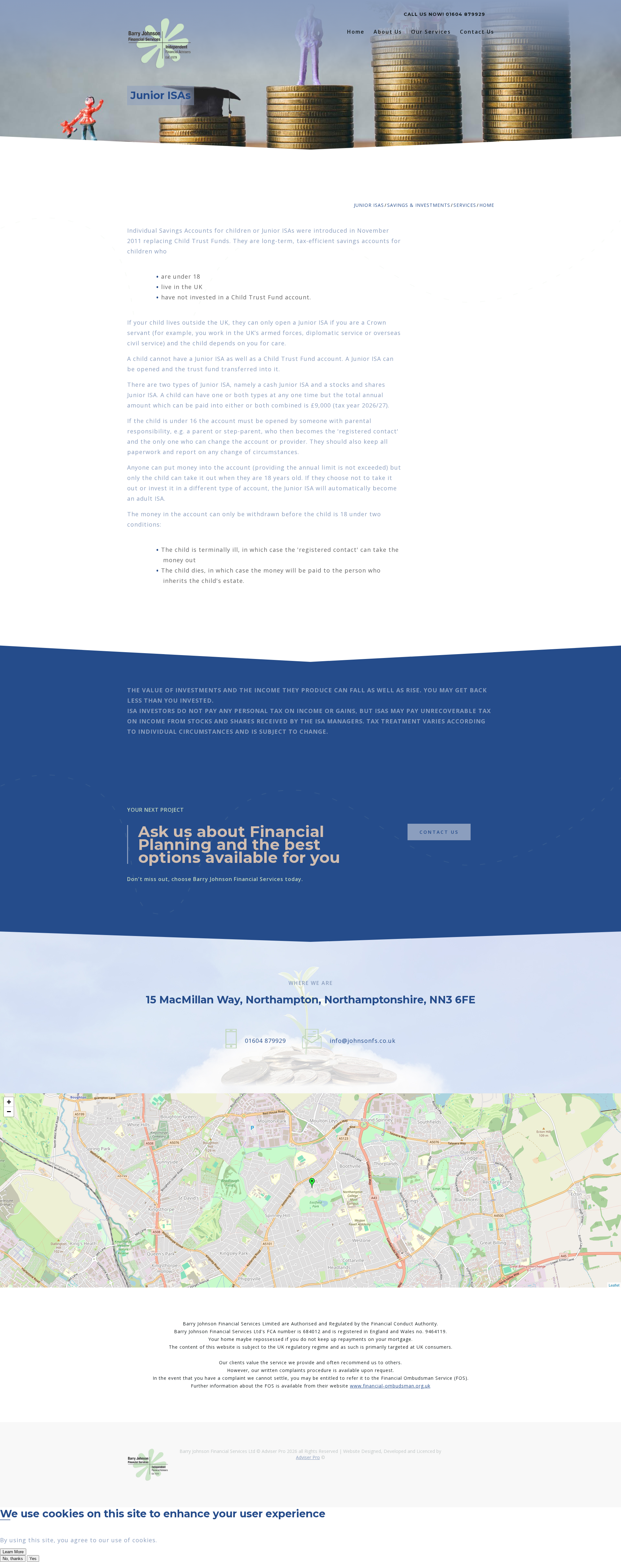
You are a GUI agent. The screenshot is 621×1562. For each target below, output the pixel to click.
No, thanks (13, 1558)
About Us (388, 31)
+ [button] (9, 1102)
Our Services (431, 31)
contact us (439, 832)
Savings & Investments (418, 205)
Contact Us (477, 31)
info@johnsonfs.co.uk (363, 1040)
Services (464, 205)
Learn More (13, 1551)
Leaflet (614, 1285)
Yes (33, 1558)
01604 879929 (465, 14)
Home (356, 31)
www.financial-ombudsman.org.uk (390, 1386)
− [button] (9, 1112)
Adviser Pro (308, 1457)
